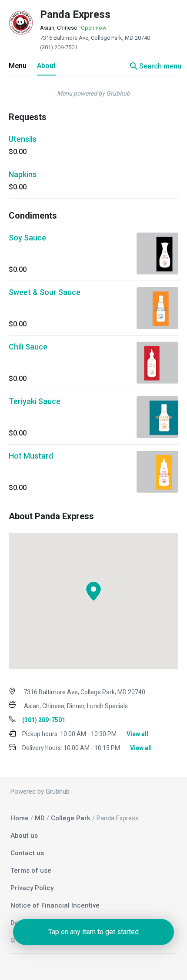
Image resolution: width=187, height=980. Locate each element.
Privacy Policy (31, 888)
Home (19, 818)
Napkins (23, 174)
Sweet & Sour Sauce (44, 292)
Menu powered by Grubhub (93, 93)
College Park (70, 818)
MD (40, 818)
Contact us (27, 853)
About (46, 66)
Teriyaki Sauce (34, 401)
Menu (18, 66)
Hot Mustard (31, 455)
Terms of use (30, 870)
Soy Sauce (27, 237)
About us (24, 836)
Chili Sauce (28, 346)
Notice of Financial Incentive (55, 905)
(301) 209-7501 (58, 47)
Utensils (23, 139)
